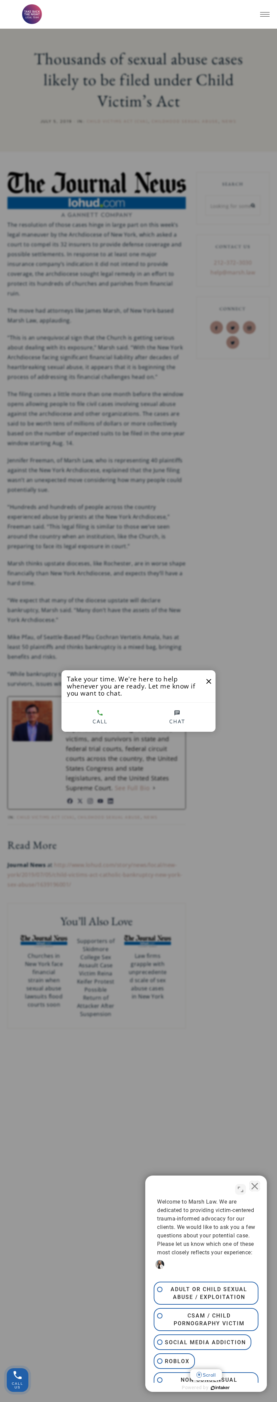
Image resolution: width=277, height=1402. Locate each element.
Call (100, 721)
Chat (177, 721)
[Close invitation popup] (209, 681)
